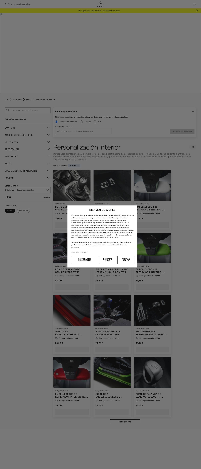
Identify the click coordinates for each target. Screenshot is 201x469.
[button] (84, 260)
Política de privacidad (79, 252)
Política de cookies (95, 245)
